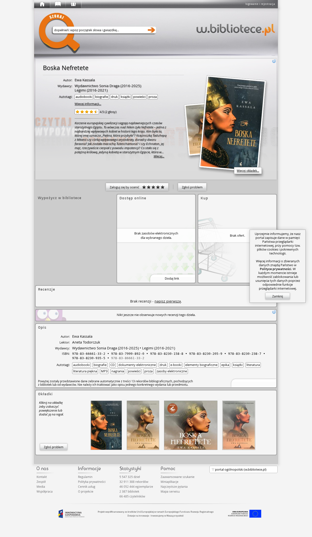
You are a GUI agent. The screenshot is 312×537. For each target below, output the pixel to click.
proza (152, 96)
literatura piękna (85, 371)
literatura (253, 365)
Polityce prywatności (275, 269)
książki (125, 96)
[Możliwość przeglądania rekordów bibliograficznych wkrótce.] (253, 382)
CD (112, 365)
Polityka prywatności (92, 482)
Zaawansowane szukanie (178, 477)
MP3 (104, 371)
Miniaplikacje (169, 482)
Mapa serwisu (170, 491)
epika (225, 365)
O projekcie (85, 491)
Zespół (41, 482)
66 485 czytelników (132, 496)
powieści (139, 96)
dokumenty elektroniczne (137, 365)
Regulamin (85, 477)
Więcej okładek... (248, 170)
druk (114, 96)
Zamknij (277, 296)
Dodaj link (172, 278)
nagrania (117, 371)
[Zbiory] (57, 4)
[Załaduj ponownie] (274, 61)
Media (41, 486)
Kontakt (42, 477)
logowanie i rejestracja (260, 4)
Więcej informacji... (88, 103)
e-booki (175, 365)
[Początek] (42, 4)
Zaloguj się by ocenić (126, 187)
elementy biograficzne (201, 365)
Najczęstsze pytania (174, 486)
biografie (101, 96)
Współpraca (45, 491)
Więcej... (159, 156)
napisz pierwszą (168, 301)
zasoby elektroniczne (171, 371)
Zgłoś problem (192, 187)
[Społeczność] (73, 4)
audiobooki (84, 96)
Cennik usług (86, 486)
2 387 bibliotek (129, 491)
